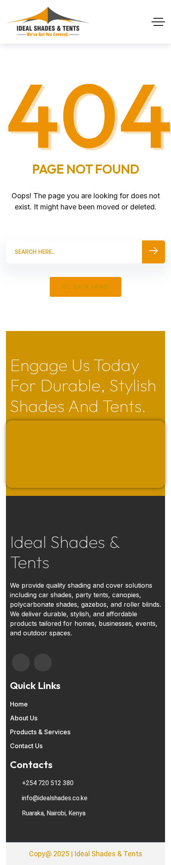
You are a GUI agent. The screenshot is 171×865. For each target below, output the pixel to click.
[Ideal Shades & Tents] (48, 22)
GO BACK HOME (85, 286)
